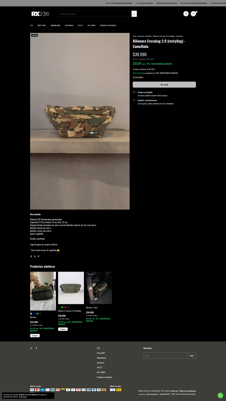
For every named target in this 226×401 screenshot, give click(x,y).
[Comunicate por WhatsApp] (220, 395)
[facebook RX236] (36, 348)
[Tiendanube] (148, 395)
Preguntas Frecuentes (108, 25)
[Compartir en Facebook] (31, 256)
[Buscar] (134, 14)
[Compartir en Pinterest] (38, 256)
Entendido (23, 397)
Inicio (134, 36)
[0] (193, 13)
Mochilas (149, 36)
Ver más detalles (138, 77)
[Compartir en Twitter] (35, 256)
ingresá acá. (175, 391)
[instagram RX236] (31, 348)
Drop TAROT (42, 25)
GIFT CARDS (91, 25)
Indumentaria (55, 25)
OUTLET (80, 25)
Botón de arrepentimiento (188, 391)
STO (31, 25)
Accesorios (69, 25)
